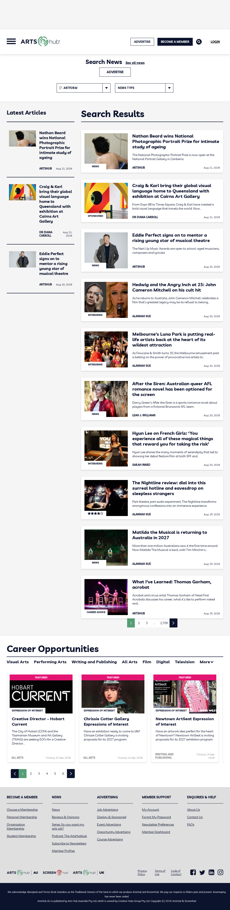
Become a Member (175, 41)
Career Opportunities (53, 648)
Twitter (202, 872)
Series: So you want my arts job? (68, 826)
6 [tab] (63, 774)
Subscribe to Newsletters (69, 843)
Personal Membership (22, 817)
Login (215, 41)
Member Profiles (63, 851)
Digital (163, 661)
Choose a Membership (22, 810)
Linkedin (211, 872)
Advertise (115, 72)
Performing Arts (50, 661)
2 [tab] (31, 774)
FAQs (190, 824)
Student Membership (21, 836)
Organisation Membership (16, 826)
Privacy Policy (142, 872)
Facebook (193, 872)
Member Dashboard (156, 832)
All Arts (129, 661)
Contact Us (195, 817)
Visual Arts (18, 661)
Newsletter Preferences (158, 824)
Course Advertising (110, 839)
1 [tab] (23, 774)
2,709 (164, 623)
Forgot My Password (156, 817)
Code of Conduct (176, 872)
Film (147, 661)
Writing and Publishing (94, 661)
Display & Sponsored (111, 817)
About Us (193, 810)
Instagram (220, 872)
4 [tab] (47, 774)
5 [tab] (55, 774)
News (56, 810)
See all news (135, 63)
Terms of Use (160, 872)
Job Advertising (107, 810)
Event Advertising (109, 824)
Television (185, 661)
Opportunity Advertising (113, 832)
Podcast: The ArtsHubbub (69, 836)
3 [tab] (39, 774)
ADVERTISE (142, 41)
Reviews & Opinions (65, 817)
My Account (150, 810)
